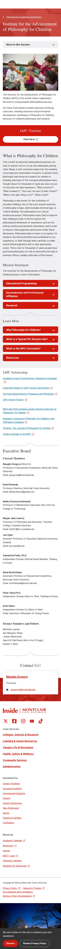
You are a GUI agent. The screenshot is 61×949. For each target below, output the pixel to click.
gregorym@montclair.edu (22, 689)
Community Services (15, 760)
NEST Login (9, 856)
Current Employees (12, 803)
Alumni (6, 813)
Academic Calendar (12, 840)
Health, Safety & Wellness (18, 753)
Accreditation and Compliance (18, 892)
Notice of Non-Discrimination (17, 896)
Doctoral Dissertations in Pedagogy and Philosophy (28, 394)
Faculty (6, 798)
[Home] (24, 710)
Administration (11, 766)
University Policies (32, 888)
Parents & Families (12, 818)
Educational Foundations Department (24, 17)
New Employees (11, 808)
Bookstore (8, 845)
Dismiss (10, 943)
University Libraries (12, 860)
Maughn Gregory (17, 676)
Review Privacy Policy (34, 943)
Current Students (11, 783)
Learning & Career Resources (20, 741)
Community (8, 822)
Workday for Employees (15, 866)
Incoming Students (12, 788)
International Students (14, 793)
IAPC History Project (13, 399)
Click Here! (29, 139)
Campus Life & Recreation (18, 747)
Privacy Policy (10, 888)
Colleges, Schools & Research (20, 734)
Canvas (6, 850)
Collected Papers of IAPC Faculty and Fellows (26, 388)
